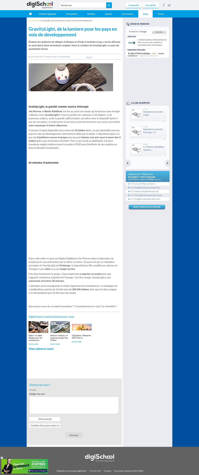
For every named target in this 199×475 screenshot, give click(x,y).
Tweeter (89, 57)
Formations (72, 13)
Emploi (108, 13)
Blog (145, 13)
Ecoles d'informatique (139, 53)
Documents (127, 13)
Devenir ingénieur (47, 13)
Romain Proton (51, 57)
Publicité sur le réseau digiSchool (71, 471)
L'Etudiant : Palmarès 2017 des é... (81, 336)
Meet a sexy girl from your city (147, 191)
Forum (161, 13)
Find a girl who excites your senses (148, 195)
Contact (107, 471)
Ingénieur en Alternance (148, 56)
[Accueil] (30, 14)
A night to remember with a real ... (148, 199)
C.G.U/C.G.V (95, 471)
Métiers (91, 13)
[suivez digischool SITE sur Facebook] (164, 5)
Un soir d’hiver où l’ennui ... (145, 184)
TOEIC (154, 53)
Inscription (150, 5)
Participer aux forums (146, 207)
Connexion (133, 5)
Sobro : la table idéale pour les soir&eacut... (35, 337)
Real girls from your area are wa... (148, 187)
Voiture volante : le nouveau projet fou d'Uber (59, 337)
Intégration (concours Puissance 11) (153, 131)
